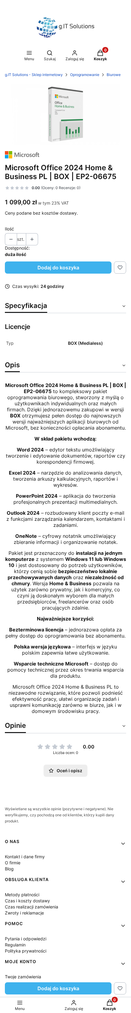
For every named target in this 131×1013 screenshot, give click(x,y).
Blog (9, 868)
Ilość (9, 228)
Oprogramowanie (84, 74)
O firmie (12, 862)
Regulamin (15, 944)
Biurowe (114, 74)
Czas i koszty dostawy (27, 900)
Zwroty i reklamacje (24, 912)
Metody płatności (22, 894)
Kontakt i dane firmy (25, 856)
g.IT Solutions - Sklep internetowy (34, 74)
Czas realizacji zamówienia (31, 906)
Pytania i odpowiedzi (25, 938)
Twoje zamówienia (23, 976)
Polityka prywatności (25, 950)
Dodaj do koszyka (58, 267)
